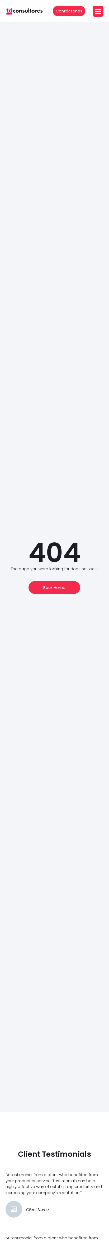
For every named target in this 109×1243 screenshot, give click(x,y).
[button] (98, 11)
